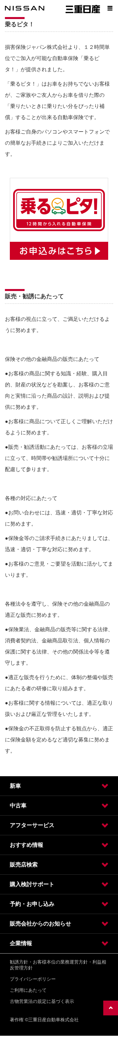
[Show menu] (110, 8)
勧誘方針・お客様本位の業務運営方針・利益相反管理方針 (58, 964)
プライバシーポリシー (33, 979)
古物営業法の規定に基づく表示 (42, 1001)
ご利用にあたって (28, 990)
